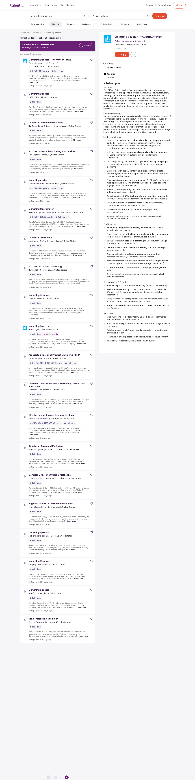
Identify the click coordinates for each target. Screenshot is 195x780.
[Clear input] (85, 15)
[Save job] (91, 60)
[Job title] (56, 15)
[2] (67, 777)
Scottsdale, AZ (38, 33)
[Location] (118, 15)
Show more (33, 82)
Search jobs (25, 33)
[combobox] (58, 15)
